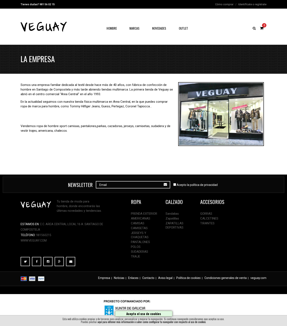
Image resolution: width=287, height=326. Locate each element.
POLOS (136, 247)
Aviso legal (165, 278)
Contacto (148, 278)
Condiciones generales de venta (225, 278)
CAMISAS (137, 223)
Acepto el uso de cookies (143, 313)
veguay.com (258, 278)
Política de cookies (188, 278)
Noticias (119, 278)
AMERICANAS (140, 218)
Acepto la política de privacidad (197, 185)
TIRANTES (207, 223)
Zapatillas (172, 218)
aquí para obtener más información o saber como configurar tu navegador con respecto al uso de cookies (151, 322)
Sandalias (172, 214)
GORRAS (206, 214)
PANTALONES (140, 242)
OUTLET (183, 28)
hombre (112, 28)
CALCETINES (209, 218)
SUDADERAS (139, 252)
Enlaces (133, 278)
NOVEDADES (159, 28)
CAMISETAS (139, 228)
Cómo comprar (224, 4)
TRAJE (135, 256)
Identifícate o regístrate (252, 4)
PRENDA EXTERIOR (144, 214)
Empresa (104, 278)
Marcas (134, 28)
